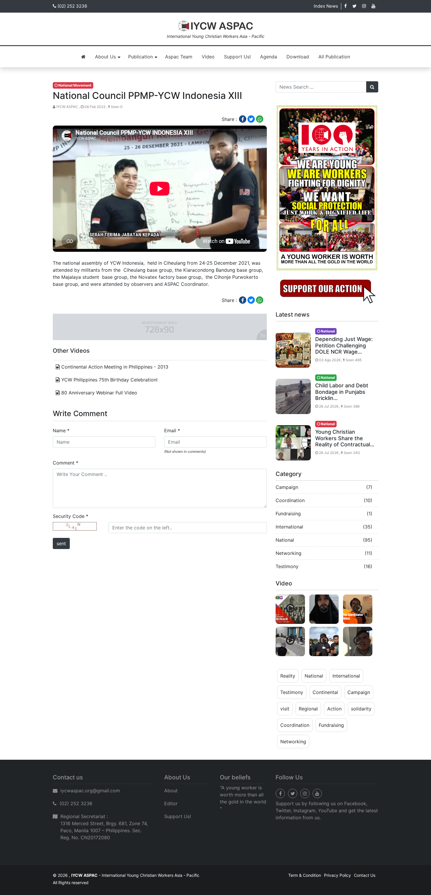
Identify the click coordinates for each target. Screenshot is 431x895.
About (171, 790)
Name (61, 430)
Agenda (268, 57)
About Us (105, 57)
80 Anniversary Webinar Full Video (98, 393)
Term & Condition (304, 875)
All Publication (334, 57)
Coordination (290, 500)
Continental (325, 692)
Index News (326, 6)
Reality (287, 676)
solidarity (361, 709)
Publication (140, 57)
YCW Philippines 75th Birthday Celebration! (108, 380)
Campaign (287, 487)
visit (284, 709)
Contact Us (364, 875)
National (285, 540)
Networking (288, 553)
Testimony (287, 566)
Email (172, 430)
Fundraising (288, 513)
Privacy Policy (337, 875)
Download (297, 57)
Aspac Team (178, 57)
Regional (308, 709)
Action (334, 709)
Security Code (70, 516)
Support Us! (237, 57)
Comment (65, 463)
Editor (171, 803)
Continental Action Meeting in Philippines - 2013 (114, 367)
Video (208, 57)
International (289, 527)
